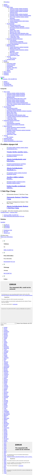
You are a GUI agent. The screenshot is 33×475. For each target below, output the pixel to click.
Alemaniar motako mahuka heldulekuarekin (20, 15)
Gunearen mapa (13, 212)
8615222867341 (8, 273)
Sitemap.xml (7, 232)
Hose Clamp (10, 7)
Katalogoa (6, 73)
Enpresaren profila (11, 63)
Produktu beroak (5, 212)
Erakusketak (10, 66)
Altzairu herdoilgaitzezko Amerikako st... (15, 169)
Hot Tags (6, 231)
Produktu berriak (11, 59)
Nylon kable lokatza (15, 19)
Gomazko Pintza (14, 54)
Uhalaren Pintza (14, 22)
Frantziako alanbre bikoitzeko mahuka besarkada (18, 130)
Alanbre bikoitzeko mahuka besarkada (19, 47)
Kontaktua (6, 74)
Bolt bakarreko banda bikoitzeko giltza (19, 33)
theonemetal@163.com (9, 261)
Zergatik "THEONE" (12, 67)
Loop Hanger (13, 40)
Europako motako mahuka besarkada (19, 14)
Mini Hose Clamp (14, 52)
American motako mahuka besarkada (19, 8)
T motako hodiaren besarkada (17, 26)
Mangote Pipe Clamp (15, 32)
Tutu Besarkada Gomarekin (16, 41)
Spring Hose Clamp (14, 55)
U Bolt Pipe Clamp (14, 36)
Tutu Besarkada (10, 23)
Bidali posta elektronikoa (7, 236)
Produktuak (6, 5)
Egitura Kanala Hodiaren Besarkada (18, 43)
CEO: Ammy (10, 69)
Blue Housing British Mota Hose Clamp (16, 98)
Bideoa (8, 70)
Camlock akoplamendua (12, 44)
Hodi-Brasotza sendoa (15, 25)
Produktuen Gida (8, 230)
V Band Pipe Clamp (15, 37)
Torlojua (9, 56)
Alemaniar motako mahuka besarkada (19, 10)
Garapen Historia (11, 65)
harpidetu (3, 222)
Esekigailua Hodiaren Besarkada (15, 38)
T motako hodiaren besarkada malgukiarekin (20, 34)
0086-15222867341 (8, 250)
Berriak (5, 60)
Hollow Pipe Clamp (14, 30)
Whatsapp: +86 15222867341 (9, 79)
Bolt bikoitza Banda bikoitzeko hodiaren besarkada (19, 111)
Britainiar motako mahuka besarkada (15, 100)
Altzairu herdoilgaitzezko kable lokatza (19, 21)
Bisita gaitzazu (7, 71)
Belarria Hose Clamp (15, 48)
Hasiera (5, 4)
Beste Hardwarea (11, 45)
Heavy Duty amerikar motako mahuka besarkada (18, 104)
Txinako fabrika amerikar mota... (17, 152)
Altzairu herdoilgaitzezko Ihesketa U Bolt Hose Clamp (17, 207)
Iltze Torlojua (13, 58)
